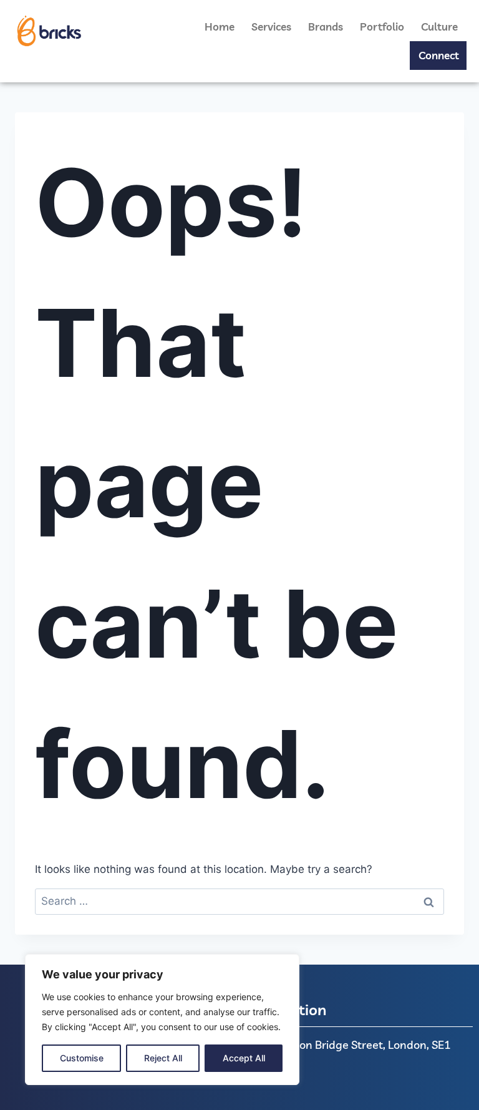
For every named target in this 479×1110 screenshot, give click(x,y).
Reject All (163, 1058)
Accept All (244, 1058)
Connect (439, 55)
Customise (82, 1058)
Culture (439, 26)
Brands (325, 26)
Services (271, 26)
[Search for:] (239, 901)
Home (220, 26)
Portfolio (382, 26)
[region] (162, 1019)
